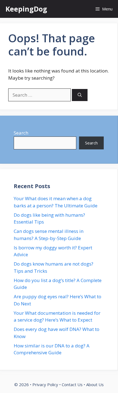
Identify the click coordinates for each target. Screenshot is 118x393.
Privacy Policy (45, 384)
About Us (95, 384)
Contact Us (72, 384)
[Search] (80, 95)
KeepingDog (26, 8)
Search (21, 133)
